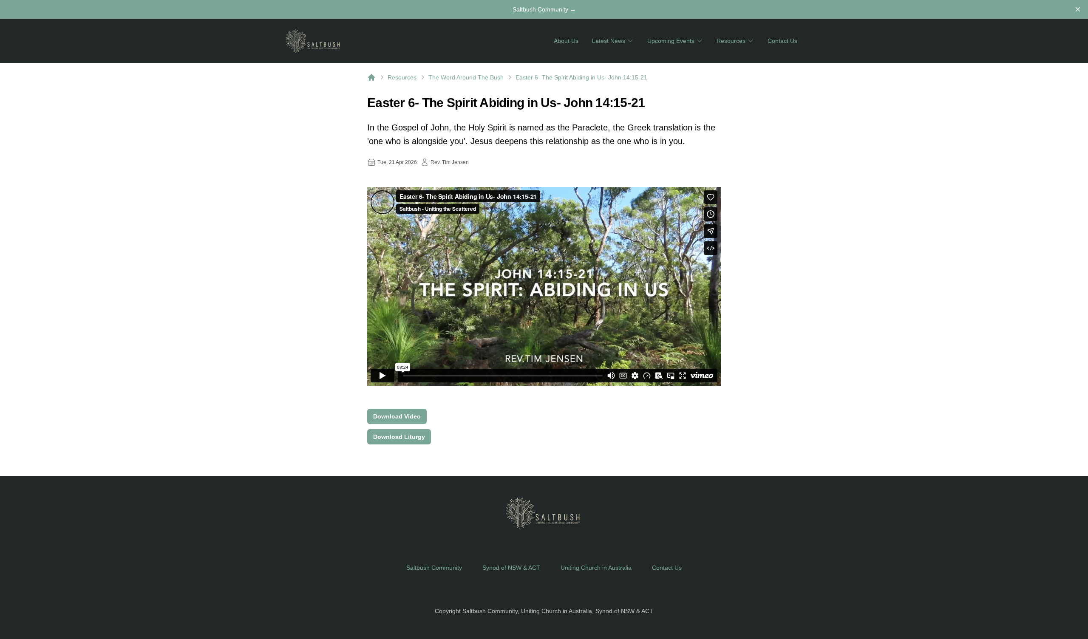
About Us (566, 40)
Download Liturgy (399, 436)
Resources (731, 40)
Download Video (397, 416)
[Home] (371, 77)
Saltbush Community (544, 9)
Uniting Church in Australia (596, 567)
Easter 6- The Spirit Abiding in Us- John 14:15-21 (581, 77)
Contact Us (782, 40)
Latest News (608, 40)
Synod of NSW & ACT (511, 567)
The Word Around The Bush (466, 77)
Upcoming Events (670, 40)
